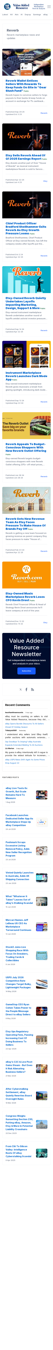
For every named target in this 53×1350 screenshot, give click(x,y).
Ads (17, 15)
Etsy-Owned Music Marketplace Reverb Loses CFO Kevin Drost (25, 597)
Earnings (37, 15)
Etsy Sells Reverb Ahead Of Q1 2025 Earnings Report (25, 157)
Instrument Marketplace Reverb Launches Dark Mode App (26, 376)
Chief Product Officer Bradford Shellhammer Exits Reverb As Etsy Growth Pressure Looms (26, 228)
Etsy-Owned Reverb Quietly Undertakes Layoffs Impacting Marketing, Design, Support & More (26, 303)
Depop (28, 15)
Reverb (44, 113)
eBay (45, 15)
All (11, 15)
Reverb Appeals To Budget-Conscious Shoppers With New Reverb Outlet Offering (26, 447)
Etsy (45, 181)
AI (21, 15)
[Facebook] (26, 689)
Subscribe (26, 671)
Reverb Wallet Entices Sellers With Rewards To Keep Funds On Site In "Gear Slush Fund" (26, 85)
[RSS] (32, 689)
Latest (5, 15)
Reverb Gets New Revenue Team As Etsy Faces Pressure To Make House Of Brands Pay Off (26, 523)
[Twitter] (20, 689)
